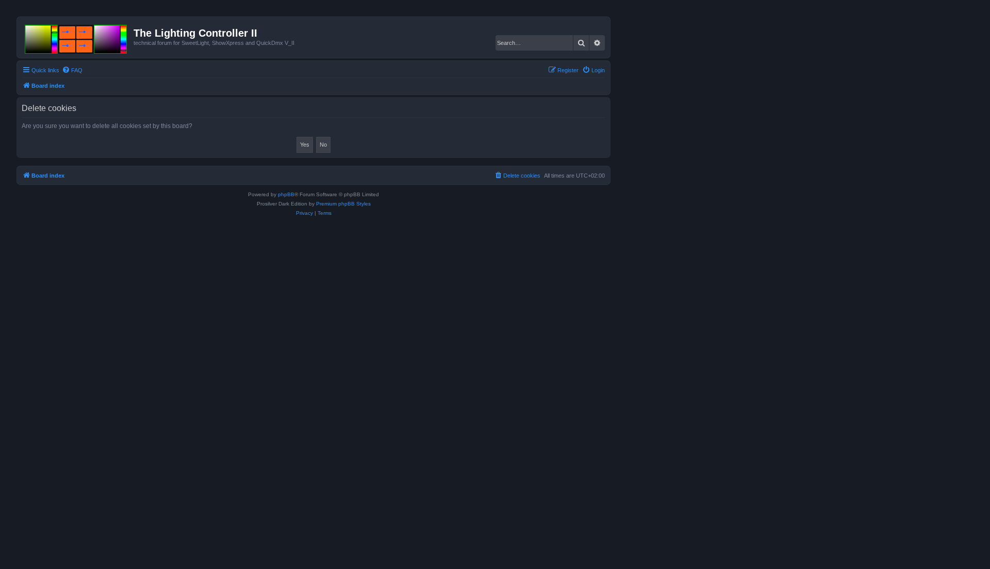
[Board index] (77, 37)
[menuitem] (72, 70)
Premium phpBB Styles (343, 204)
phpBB (286, 194)
